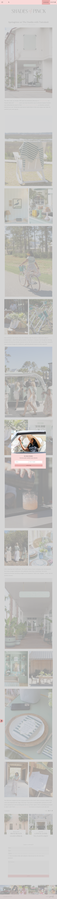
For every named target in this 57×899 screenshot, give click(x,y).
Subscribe (46, 2)
